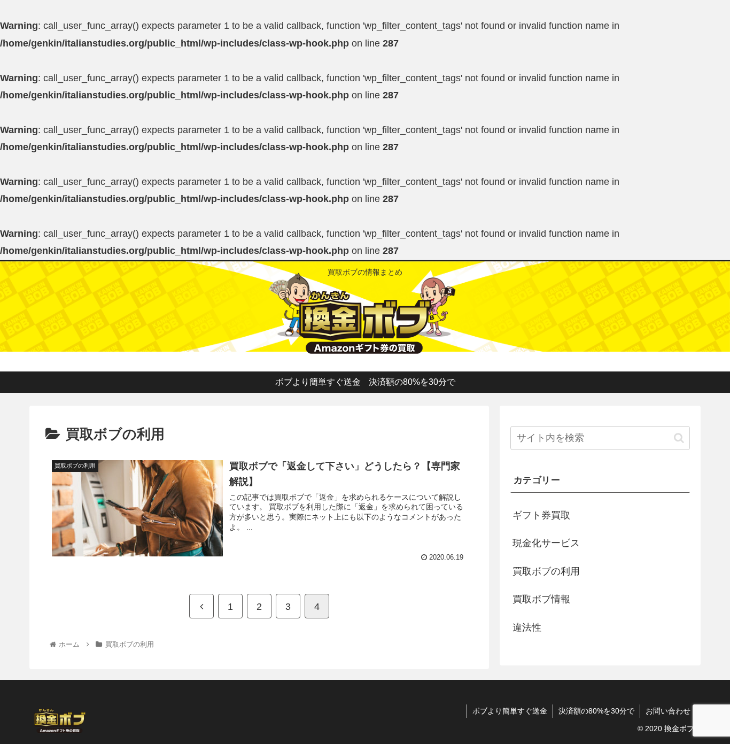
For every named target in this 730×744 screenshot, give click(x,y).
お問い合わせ (668, 711)
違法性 (526, 627)
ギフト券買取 (541, 515)
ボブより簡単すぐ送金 (509, 711)
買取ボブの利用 (546, 571)
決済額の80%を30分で (596, 711)
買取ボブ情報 (541, 599)
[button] (679, 438)
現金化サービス (546, 543)
